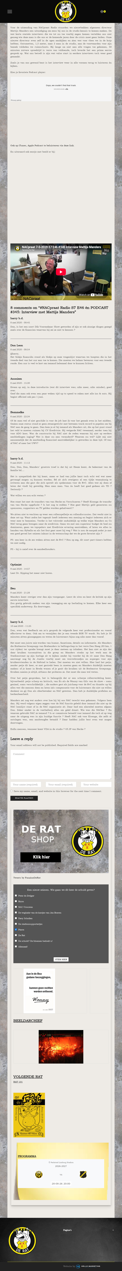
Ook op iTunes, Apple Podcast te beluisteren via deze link (42, 145)
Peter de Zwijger (26, 895)
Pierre (21, 929)
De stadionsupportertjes (30, 924)
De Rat (21, 935)
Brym (21, 901)
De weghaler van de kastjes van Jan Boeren (39, 912)
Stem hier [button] (61, 959)
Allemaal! (23, 946)
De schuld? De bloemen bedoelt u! (35, 941)
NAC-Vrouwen (25, 907)
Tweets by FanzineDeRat (27, 877)
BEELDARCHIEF (27, 1020)
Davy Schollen (25, 918)
